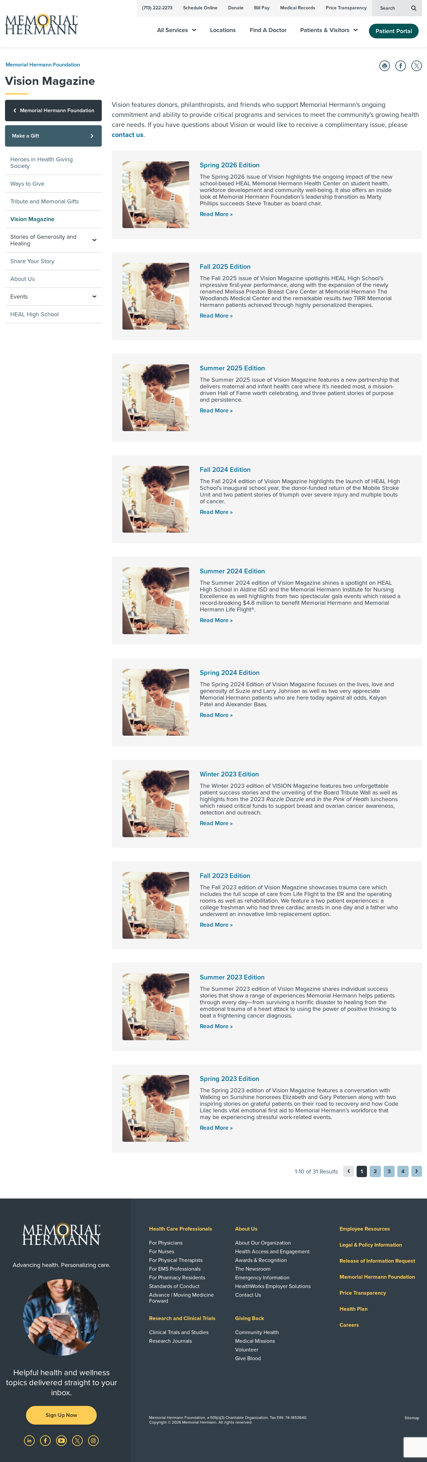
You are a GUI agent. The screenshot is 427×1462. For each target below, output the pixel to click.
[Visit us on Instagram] (93, 1440)
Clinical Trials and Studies (178, 1332)
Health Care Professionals (180, 1229)
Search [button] (387, 8)
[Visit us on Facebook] (46, 1440)
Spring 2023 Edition (229, 1079)
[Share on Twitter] (416, 65)
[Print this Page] (384, 65)
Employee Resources (365, 1229)
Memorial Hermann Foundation (43, 64)
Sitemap (412, 1418)
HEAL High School (34, 314)
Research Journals (170, 1341)
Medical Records (297, 8)
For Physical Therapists (175, 1260)
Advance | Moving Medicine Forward (181, 1298)
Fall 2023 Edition (225, 876)
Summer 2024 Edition (232, 571)
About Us (22, 279)
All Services (172, 30)
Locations (223, 30)
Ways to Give (27, 183)
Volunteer (246, 1350)
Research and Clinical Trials (182, 1318)
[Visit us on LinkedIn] (30, 1440)
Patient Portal (394, 31)
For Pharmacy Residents (177, 1278)
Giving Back (249, 1318)
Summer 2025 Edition (232, 368)
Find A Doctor (268, 30)
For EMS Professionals (174, 1269)
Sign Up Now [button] (61, 1415)
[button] (416, 1171)
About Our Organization (263, 1243)
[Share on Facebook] (400, 65)
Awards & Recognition (261, 1260)
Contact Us (248, 1295)
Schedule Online (200, 8)
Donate (236, 8)
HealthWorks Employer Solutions (273, 1286)
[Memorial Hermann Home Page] (38, 23)
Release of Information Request (377, 1261)
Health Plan (354, 1309)
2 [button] (375, 1171)
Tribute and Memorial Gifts (44, 201)
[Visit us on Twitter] (78, 1440)
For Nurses (161, 1252)
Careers (349, 1325)
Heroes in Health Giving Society (41, 163)
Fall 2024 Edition (225, 470)
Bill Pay (262, 8)
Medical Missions (255, 1341)
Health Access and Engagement (272, 1252)
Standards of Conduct (174, 1286)
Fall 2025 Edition (225, 267)
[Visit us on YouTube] (62, 1440)
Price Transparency (346, 8)
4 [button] (403, 1171)
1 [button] (362, 1171)
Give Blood (248, 1358)
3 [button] (389, 1171)
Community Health (257, 1332)
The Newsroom (253, 1269)
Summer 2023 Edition (232, 977)
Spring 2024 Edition (230, 673)
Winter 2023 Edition (229, 774)
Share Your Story (32, 261)
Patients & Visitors (325, 30)
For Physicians (165, 1243)
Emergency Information (262, 1278)
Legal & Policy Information (371, 1245)
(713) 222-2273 (157, 8)
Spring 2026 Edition (230, 165)
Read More (214, 214)
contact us (127, 135)
